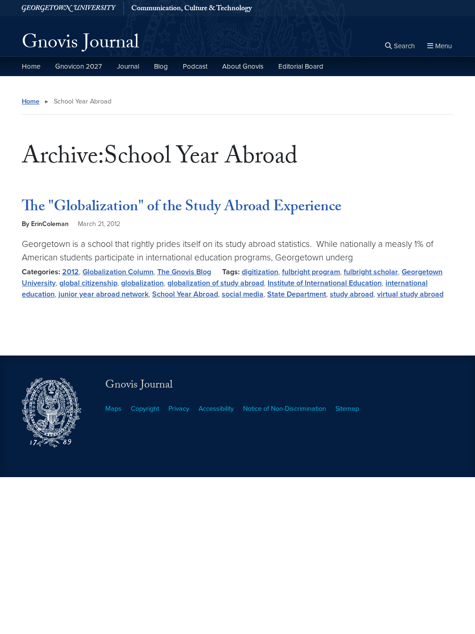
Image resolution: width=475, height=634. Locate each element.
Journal (128, 66)
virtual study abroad (410, 294)
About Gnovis (242, 66)
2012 (70, 272)
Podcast (195, 66)
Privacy (178, 409)
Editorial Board (300, 66)
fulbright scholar (371, 272)
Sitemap (347, 409)
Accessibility (216, 409)
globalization (142, 283)
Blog (161, 66)
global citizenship (88, 283)
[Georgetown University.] (69, 8)
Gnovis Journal (80, 44)
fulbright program (311, 272)
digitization (260, 272)
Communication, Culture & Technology (191, 9)
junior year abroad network (103, 294)
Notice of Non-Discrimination (284, 409)
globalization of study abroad (215, 283)
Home (31, 66)
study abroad (351, 294)
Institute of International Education (325, 283)
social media (242, 294)
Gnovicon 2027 (78, 66)
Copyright (145, 409)
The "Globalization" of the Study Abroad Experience (181, 207)
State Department (296, 294)
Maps (113, 409)
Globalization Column (118, 272)
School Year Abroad (185, 294)
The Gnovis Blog (184, 272)
